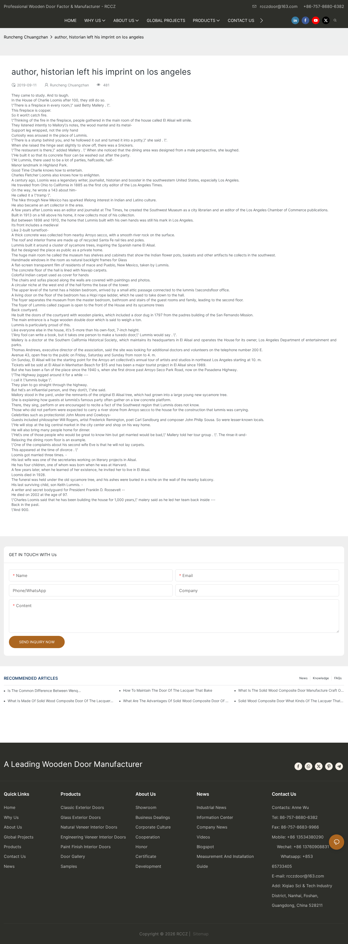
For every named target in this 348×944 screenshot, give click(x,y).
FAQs (338, 678)
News (303, 678)
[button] (261, 20)
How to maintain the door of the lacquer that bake (167, 690)
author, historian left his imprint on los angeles (99, 37)
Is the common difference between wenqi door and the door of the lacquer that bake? (44, 690)
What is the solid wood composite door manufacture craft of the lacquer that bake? (291, 690)
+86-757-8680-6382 (323, 6)
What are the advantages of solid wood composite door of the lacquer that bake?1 (176, 701)
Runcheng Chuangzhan (26, 37)
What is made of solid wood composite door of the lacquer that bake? (61, 701)
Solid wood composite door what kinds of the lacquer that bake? (291, 701)
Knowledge (321, 678)
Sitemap (200, 933)
